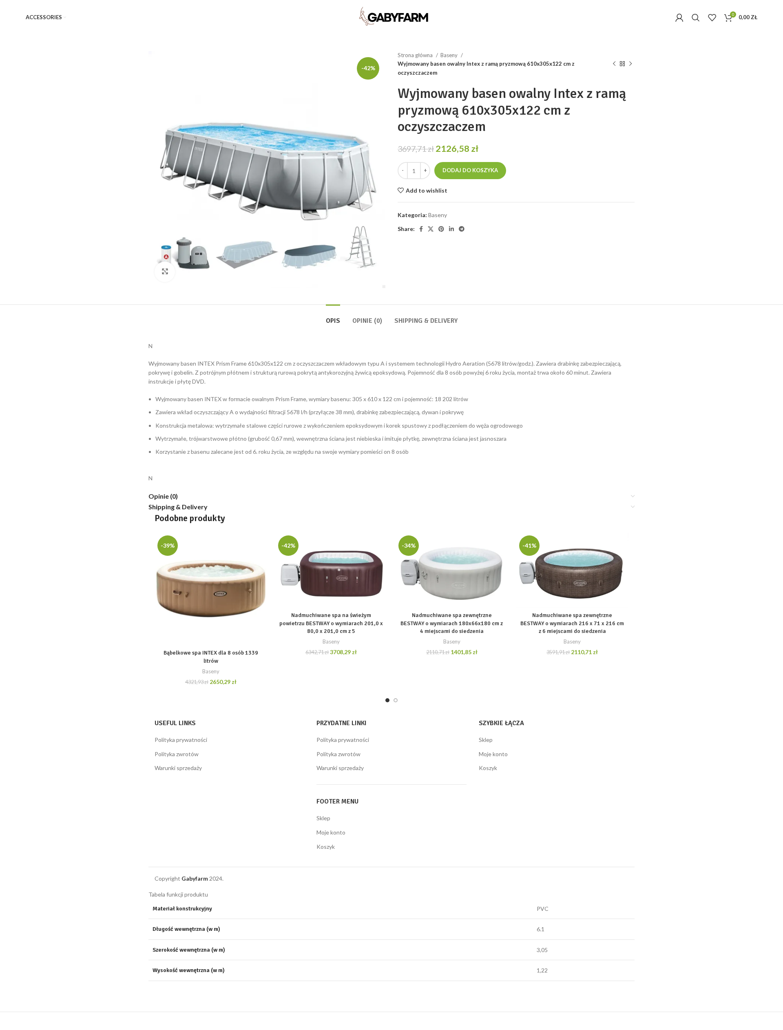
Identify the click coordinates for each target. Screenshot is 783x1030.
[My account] (679, 17)
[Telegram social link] (461, 229)
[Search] (696, 17)
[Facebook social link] (421, 229)
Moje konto (330, 832)
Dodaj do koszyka (470, 170)
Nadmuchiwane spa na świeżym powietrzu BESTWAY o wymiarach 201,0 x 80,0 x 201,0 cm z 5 (331, 623)
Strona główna (416, 55)
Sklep (323, 818)
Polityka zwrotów (177, 753)
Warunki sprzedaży (178, 767)
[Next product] (630, 64)
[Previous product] (614, 64)
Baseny (449, 55)
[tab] (333, 316)
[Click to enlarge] (165, 272)
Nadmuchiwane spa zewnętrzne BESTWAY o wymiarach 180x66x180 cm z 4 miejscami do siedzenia (451, 623)
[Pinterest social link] (441, 229)
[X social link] (430, 229)
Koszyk (325, 846)
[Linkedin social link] (451, 229)
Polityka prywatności (181, 739)
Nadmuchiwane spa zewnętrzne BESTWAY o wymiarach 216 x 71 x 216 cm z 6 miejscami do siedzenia (572, 623)
